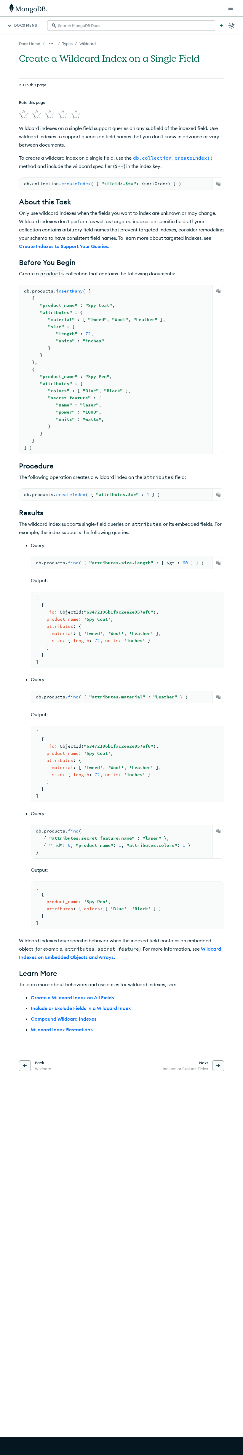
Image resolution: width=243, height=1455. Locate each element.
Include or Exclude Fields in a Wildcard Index (81, 1008)
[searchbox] (131, 25)
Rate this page (32, 102)
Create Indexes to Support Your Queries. (64, 246)
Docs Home (29, 43)
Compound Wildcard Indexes (64, 1019)
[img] (23, 114)
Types (67, 43)
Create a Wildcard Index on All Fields (72, 997)
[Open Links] (231, 8)
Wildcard (87, 43)
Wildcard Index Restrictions (62, 1030)
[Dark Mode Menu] (232, 25)
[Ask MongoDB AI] (222, 25)
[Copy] (218, 184)
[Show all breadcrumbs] (51, 43)
